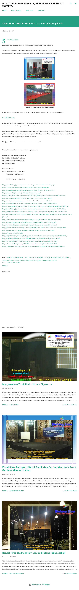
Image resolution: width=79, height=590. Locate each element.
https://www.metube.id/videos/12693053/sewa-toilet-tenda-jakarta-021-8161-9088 (29, 244)
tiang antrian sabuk (49, 260)
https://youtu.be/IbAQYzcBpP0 (12, 233)
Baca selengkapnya (70, 405)
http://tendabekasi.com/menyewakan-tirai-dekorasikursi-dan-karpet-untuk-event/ (29, 203)
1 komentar (14, 405)
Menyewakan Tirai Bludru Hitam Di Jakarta (27, 384)
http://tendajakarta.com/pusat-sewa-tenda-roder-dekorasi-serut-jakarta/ (27, 201)
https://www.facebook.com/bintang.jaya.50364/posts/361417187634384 (25, 187)
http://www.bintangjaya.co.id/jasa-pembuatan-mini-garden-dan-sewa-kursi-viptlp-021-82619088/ (34, 209)
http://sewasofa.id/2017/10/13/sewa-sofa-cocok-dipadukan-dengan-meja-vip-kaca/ (29, 241)
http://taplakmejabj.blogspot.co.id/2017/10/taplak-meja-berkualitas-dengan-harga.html (31, 238)
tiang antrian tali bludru (60, 257)
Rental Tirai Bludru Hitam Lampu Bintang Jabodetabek (33, 552)
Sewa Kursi (29, 10)
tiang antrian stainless (11, 263)
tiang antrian (44, 257)
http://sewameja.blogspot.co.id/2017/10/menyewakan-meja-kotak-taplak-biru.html (29, 225)
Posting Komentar (17, 491)
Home (4, 10)
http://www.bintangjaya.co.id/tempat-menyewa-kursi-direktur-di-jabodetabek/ (28, 190)
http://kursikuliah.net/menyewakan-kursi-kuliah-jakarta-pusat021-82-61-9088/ (28, 230)
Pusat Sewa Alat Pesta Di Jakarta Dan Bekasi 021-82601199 (33, 4)
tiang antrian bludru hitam (30, 260)
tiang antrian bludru (10, 260)
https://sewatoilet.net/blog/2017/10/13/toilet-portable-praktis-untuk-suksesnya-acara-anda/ (33, 246)
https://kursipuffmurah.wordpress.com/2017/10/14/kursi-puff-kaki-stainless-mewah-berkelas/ (34, 195)
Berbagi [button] (5, 266)
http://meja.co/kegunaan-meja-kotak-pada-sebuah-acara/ (21, 193)
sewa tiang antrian (31, 257)
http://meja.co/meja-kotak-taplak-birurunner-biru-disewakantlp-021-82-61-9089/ (29, 222)
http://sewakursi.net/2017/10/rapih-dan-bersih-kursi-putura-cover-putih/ (27, 198)
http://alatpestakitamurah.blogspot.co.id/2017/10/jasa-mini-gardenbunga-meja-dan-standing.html (34, 211)
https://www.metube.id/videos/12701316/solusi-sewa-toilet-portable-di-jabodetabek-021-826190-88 (35, 206)
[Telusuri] (71, 3)
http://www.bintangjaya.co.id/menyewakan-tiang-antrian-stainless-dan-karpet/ (28, 185)
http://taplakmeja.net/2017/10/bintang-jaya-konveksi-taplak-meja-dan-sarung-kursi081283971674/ (34, 236)
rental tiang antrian (15, 257)
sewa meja (41, 10)
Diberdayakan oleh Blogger (40, 585)
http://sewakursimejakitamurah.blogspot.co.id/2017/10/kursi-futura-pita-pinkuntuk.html (31, 219)
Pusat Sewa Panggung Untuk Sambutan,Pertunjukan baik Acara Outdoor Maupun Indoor (39, 468)
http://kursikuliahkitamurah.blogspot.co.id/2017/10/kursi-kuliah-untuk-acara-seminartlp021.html (34, 228)
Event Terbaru (16, 10)
